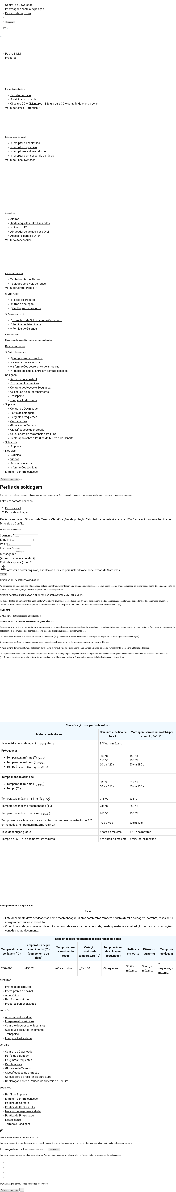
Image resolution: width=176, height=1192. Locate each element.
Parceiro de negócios (18, 13)
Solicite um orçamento (9, 479)
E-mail (5, 539)
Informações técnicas (23, 467)
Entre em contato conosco (21, 471)
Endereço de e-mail (12, 1149)
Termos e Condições (18, 1124)
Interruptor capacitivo (23, 147)
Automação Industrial (23, 379)
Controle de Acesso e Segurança (30, 387)
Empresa (15, 446)
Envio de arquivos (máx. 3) (16, 562)
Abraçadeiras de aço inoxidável (29, 231)
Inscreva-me (54, 1150)
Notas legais (13, 1119)
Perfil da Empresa (16, 1094)
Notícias (10, 450)
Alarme (14, 219)
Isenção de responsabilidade (23, 1111)
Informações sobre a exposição (24, 9)
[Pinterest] (7, 1177)
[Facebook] (7, 1162)
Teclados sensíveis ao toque (28, 283)
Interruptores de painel (15, 137)
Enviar (3, 575)
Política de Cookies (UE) (20, 1107)
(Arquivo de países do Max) (17, 558)
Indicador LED (18, 227)
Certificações (18, 421)
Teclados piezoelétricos (25, 279)
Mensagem (8, 554)
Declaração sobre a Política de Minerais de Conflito (41, 438)
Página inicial (13, 53)
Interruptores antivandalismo (28, 151)
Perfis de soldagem (22, 413)
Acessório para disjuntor (25, 235)
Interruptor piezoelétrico (25, 143)
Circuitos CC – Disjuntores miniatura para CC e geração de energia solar (54, 103)
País (3, 544)
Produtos (10, 57)
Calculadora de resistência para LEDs (33, 434)
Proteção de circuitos (15, 89)
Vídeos (14, 459)
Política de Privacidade (19, 1115)
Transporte (17, 396)
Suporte (10, 404)
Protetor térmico (20, 95)
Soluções (11, 375)
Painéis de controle (14, 273)
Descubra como (15, 346)
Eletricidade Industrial (23, 99)
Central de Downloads (18, 4)
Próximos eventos (21, 463)
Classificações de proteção (27, 429)
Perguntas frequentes (23, 417)
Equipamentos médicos (24, 383)
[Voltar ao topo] (21, 1189)
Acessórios (10, 213)
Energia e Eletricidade (23, 400)
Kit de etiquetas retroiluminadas (30, 223)
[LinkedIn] (7, 1172)
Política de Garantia (17, 1102)
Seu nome (7, 535)
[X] (7, 1167)
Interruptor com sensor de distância (32, 155)
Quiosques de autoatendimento (29, 391)
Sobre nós (11, 442)
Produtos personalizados (20, 1003)
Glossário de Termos (23, 425)
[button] (88, 33)
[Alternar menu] (20, 479)
